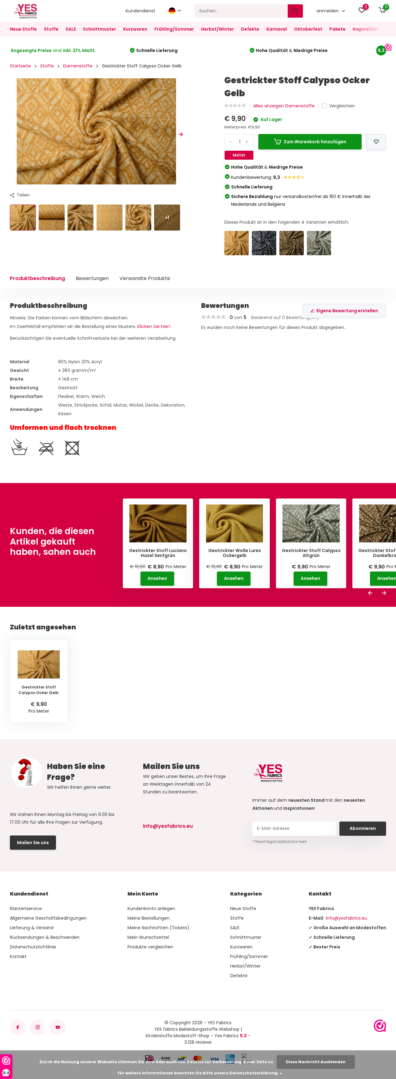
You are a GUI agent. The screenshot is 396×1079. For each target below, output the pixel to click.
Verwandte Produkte (144, 278)
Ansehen (157, 578)
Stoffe (51, 29)
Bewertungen (92, 278)
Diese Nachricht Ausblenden (316, 1061)
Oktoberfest (308, 29)
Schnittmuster (99, 29)
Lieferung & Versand (32, 928)
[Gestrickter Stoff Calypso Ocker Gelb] (236, 243)
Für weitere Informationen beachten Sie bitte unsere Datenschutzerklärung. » (200, 1073)
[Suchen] (295, 11)
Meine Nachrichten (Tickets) (158, 928)
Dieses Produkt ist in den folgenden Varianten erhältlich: (286, 222)
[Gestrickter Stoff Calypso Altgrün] (319, 243)
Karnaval (276, 29)
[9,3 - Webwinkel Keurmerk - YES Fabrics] (380, 1026)
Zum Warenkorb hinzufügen (315, 142)
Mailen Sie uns (33, 842)
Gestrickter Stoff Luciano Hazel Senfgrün (158, 553)
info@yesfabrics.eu (168, 826)
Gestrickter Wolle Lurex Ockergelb (234, 553)
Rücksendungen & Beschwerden (45, 937)
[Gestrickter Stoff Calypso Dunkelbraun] (291, 243)
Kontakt (18, 956)
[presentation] (12, 134)
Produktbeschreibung (37, 278)
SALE (71, 29)
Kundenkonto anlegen (151, 908)
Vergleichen (342, 106)
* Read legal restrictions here (279, 841)
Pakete (337, 29)
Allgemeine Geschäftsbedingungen (48, 918)
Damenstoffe (78, 66)
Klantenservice (26, 908)
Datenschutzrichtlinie (33, 947)
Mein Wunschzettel (148, 937)
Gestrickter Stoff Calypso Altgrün (311, 553)
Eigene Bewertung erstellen (347, 311)
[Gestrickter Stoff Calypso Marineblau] (264, 243)
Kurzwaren (135, 29)
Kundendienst (140, 11)
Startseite (20, 66)
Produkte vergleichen (150, 947)
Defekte (250, 29)
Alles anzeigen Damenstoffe (284, 106)
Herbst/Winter (217, 29)
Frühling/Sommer (174, 29)
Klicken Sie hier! (153, 326)
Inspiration (365, 29)
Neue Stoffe (23, 29)
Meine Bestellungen (148, 918)
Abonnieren (363, 828)
